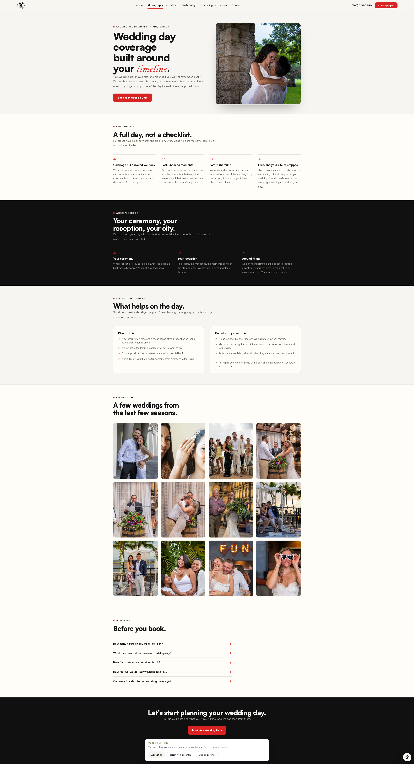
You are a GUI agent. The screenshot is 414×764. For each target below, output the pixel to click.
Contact (236, 5)
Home (139, 5)
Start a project (386, 5)
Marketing (207, 5)
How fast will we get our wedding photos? (140, 671)
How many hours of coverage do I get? (138, 643)
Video (174, 5)
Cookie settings (207, 754)
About (223, 5)
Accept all (156, 754)
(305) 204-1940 (362, 5)
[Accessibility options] (407, 757)
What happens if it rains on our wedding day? (142, 653)
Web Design (189, 5)
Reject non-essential (180, 754)
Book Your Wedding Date (132, 97)
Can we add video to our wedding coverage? (142, 681)
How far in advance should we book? (136, 662)
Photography (155, 5)
